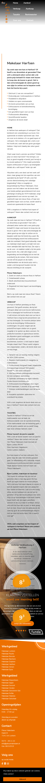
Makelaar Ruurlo (8, 653)
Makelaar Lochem (8, 651)
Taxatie (16, 14)
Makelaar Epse (7, 669)
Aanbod (26, 3)
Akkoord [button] (22, 779)
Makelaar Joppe (8, 683)
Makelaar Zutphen (8, 661)
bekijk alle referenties (22, 623)
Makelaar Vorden (8, 688)
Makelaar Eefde (8, 693)
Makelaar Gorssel (8, 685)
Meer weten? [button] (8, 774)
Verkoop (16, 8)
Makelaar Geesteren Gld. (11, 690)
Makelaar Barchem (9, 659)
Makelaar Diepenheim (10, 680)
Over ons (17, 20)
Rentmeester (31, 14)
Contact (29, 20)
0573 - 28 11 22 (7, 10)
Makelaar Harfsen (8, 664)
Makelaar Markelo (8, 696)
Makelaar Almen (8, 667)
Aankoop (30, 8)
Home (15, 3)
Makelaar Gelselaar (9, 698)
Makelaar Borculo (8, 656)
